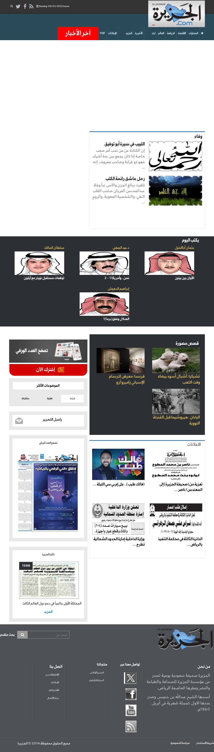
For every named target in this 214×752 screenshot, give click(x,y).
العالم (161, 33)
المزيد (129, 33)
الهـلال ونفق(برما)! (116, 319)
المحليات (193, 33)
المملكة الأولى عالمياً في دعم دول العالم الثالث (51, 603)
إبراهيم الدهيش (118, 289)
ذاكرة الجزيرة (48, 554)
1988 (26, 566)
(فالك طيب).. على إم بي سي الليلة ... (119, 484)
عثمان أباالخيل (184, 248)
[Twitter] (18, 7)
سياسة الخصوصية (180, 743)
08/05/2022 (54, 6)
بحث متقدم (7, 635)
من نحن (204, 667)
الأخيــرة (138, 33)
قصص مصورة (187, 343)
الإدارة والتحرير (52, 675)
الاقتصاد (182, 33)
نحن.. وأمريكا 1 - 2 (116, 278)
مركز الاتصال (53, 698)
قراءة (72, 398)
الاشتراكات (54, 690)
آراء (153, 33)
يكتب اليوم (190, 240)
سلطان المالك (54, 248)
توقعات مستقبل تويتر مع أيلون (44, 278)
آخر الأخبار (78, 33)
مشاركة (25, 398)
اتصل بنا (56, 667)
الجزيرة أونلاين (97, 672)
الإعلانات (112, 33)
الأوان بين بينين (184, 278)
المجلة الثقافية (96, 680)
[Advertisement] (107, 84)
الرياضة (171, 33)
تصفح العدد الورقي (48, 443)
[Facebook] (25, 7)
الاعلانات (194, 444)
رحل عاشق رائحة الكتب (125, 179)
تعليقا (49, 398)
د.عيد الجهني (121, 248)
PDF (102, 33)
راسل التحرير (52, 419)
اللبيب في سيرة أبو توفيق (124, 144)
